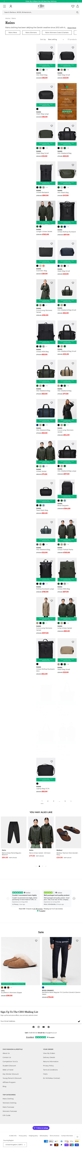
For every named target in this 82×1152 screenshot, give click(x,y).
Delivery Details (49, 1057)
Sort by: (43, 39)
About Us (6, 1053)
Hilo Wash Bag (41, 75)
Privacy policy (23, 1135)
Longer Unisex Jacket (44, 231)
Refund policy (44, 1135)
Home (7, 18)
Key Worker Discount (11, 1074)
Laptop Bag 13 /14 (42, 789)
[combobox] (41, 12)
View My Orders (49, 1053)
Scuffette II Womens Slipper (11, 992)
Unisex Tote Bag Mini (65, 712)
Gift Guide (6, 1115)
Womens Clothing (9, 1103)
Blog (4, 1086)
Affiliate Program (9, 1082)
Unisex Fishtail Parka (65, 550)
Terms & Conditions (50, 1070)
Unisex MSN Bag (42, 351)
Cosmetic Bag (41, 271)
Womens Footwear (10, 1111)
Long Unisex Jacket (65, 628)
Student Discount (9, 1066)
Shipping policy (33, 1135)
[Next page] (71, 801)
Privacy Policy (48, 1066)
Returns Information (50, 1061)
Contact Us (7, 1057)
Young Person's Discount (12, 1078)
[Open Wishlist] (72, 6)
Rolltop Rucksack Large (45, 589)
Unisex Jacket (41, 471)
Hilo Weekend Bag (64, 153)
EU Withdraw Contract (51, 1078)
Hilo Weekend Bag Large (67, 471)
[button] (4, 6)
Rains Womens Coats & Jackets (57, 32)
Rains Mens (13, 32)
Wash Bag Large (42, 114)
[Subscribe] (79, 1021)
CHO (15, 1135)
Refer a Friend (8, 1070)
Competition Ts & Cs (10, 1061)
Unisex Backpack (42, 192)
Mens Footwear (8, 1107)
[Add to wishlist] (52, 47)
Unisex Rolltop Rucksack (67, 232)
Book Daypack (63, 505)
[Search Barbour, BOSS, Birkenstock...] (77, 12)
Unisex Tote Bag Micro (44, 751)
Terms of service (54, 1135)
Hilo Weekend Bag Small (67, 310)
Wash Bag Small (64, 75)
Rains (14, 18)
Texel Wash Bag (42, 510)
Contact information (67, 1135)
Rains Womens (31, 32)
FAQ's (45, 1074)
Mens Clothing (8, 1099)
